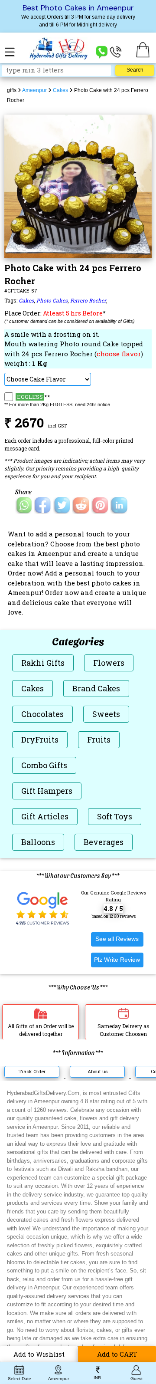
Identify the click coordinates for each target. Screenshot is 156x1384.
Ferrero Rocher (88, 300)
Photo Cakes (52, 300)
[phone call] (115, 51)
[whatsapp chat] (101, 51)
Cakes (26, 300)
